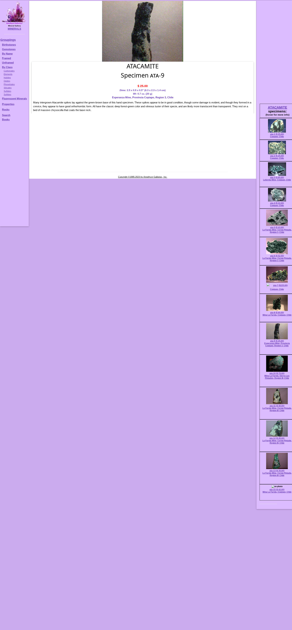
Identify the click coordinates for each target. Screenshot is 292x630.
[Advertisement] (13, 175)
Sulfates (7, 91)
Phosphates (9, 84)
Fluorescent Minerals (14, 98)
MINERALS (14, 28)
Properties (8, 104)
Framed (6, 58)
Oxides (7, 81)
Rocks (5, 109)
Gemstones (9, 49)
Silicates (7, 88)
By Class (7, 67)
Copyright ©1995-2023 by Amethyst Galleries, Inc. (142, 177)
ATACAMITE (277, 107)
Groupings (8, 40)
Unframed (8, 62)
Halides (7, 78)
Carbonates (9, 71)
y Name (8, 53)
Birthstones (9, 44)
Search (6, 115)
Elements (8, 74)
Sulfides (7, 94)
